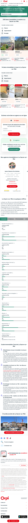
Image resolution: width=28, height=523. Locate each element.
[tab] (3, 219)
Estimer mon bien (15, 134)
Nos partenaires (4, 505)
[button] (14, 502)
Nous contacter (13, 186)
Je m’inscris (23, 465)
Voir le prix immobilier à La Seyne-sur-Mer (14, 432)
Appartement (7, 30)
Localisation (5, 128)
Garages (6, 33)
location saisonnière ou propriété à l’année (12, 370)
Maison (6, 28)
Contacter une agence (14, 149)
